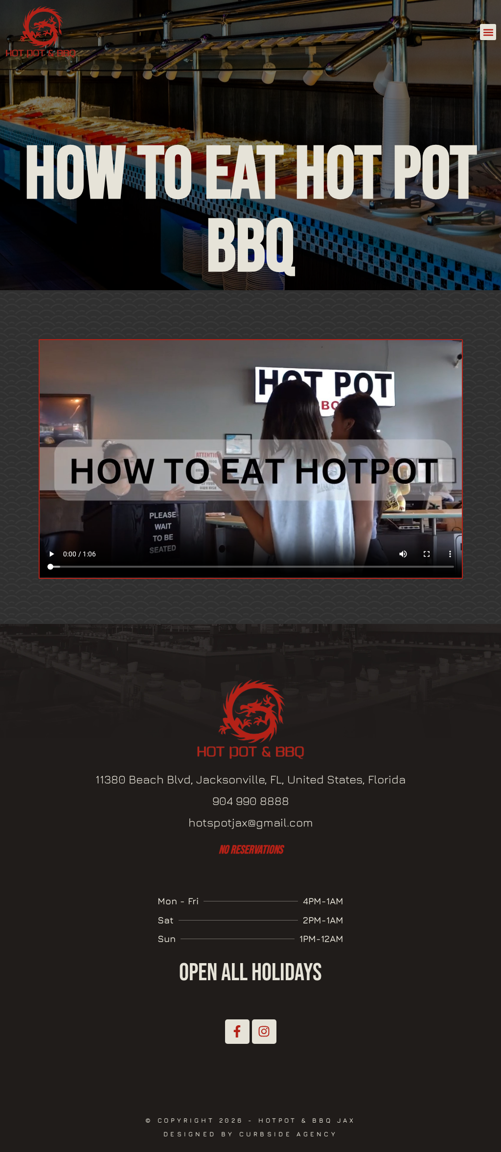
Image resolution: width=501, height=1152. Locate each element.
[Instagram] (264, 1031)
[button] (488, 32)
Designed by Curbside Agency (250, 1134)
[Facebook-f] (237, 1031)
